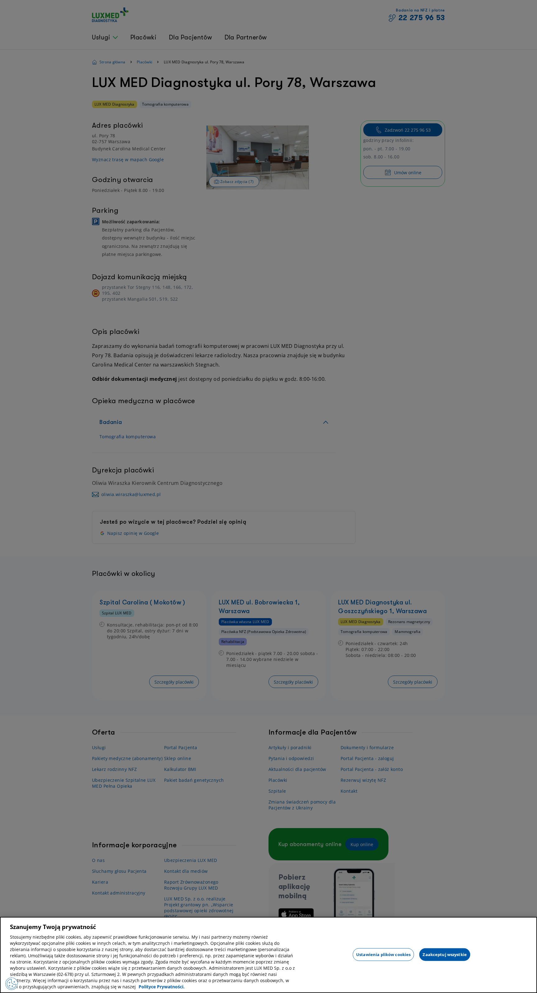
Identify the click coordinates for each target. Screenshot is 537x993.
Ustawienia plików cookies (383, 954)
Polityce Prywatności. (162, 987)
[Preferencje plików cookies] (11, 983)
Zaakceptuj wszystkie (445, 954)
